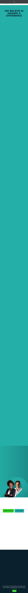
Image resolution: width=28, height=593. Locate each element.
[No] (26, 588)
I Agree (14, 591)
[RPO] (6, 565)
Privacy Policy (14, 588)
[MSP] (6, 557)
